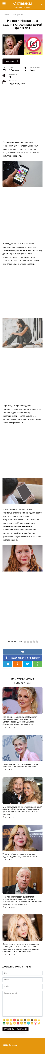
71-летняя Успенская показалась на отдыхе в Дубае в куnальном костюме (19, 855)
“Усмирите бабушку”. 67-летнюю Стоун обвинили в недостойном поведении (20, 765)
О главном (22, 3)
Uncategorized (11, 61)
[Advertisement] (22, 115)
